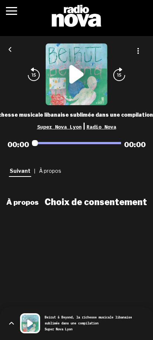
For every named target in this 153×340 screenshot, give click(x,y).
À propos (22, 202)
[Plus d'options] (138, 50)
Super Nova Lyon (59, 126)
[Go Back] (10, 48)
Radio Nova (101, 126)
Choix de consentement (96, 202)
